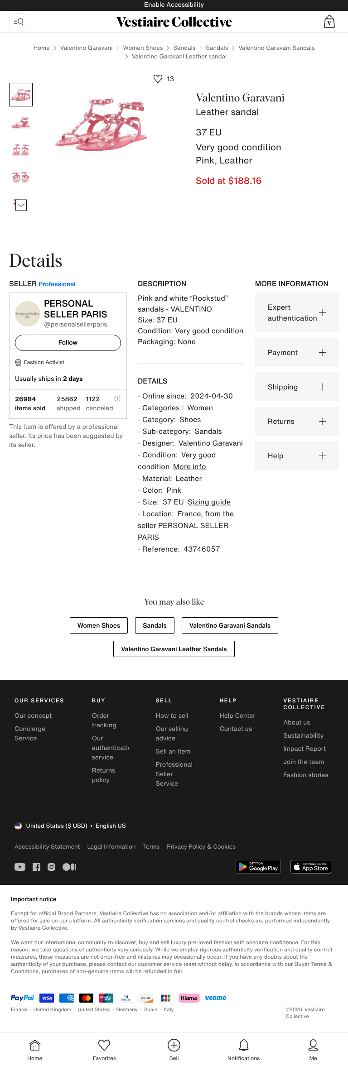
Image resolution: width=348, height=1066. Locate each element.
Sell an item (173, 751)
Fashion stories (305, 775)
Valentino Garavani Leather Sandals (174, 649)
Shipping (283, 386)
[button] (329, 21)
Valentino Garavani (86, 47)
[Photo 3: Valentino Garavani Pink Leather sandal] (21, 149)
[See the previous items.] (21, 83)
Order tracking (104, 720)
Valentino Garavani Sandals (276, 47)
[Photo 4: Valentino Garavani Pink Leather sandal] (21, 176)
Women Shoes (143, 47)
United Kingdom (53, 1009)
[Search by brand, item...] (18, 21)
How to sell (172, 715)
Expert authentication (292, 312)
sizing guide (209, 501)
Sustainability (303, 735)
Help (276, 455)
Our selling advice (172, 733)
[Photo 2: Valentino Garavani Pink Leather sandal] (21, 122)
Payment (283, 352)
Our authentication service (113, 748)
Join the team (303, 762)
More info (189, 466)
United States (94, 1009)
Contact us (235, 729)
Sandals (184, 47)
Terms (151, 846)
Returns (281, 421)
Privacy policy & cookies (201, 846)
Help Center (237, 715)
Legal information (111, 846)
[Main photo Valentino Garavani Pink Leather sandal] (21, 94)
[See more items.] (21, 205)
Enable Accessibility (174, 5)
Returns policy (104, 775)
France (19, 1009)
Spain (151, 1009)
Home (42, 47)
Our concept (33, 715)
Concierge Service (29, 733)
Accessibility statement (47, 846)
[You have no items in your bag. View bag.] (329, 21)
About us (296, 722)
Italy (169, 1009)
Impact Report (304, 749)
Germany (127, 1009)
